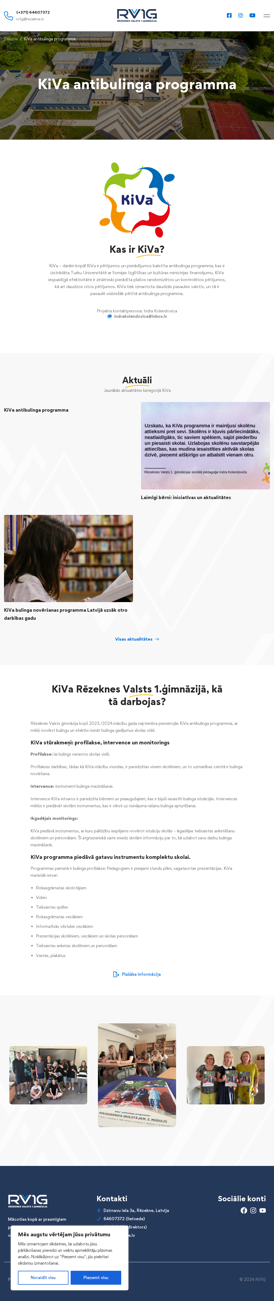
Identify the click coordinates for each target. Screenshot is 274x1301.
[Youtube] (252, 15)
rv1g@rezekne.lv (30, 19)
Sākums (11, 38)
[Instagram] (240, 15)
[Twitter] (8, 1247)
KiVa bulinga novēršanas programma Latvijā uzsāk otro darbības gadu (65, 614)
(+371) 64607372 (33, 12)
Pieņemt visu (95, 1277)
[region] (69, 1258)
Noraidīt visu (43, 1277)
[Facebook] (229, 15)
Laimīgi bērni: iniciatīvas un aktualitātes (186, 497)
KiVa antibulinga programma (36, 410)
